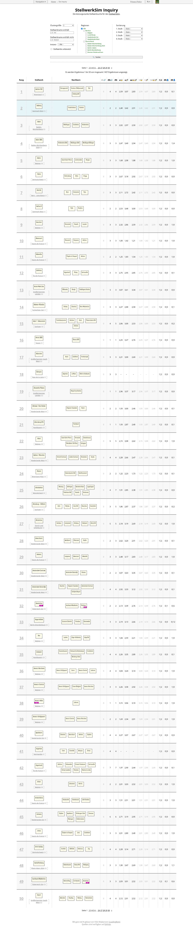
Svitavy (65, 306)
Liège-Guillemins (76, 637)
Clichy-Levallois (66, 770)
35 (21, 654)
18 (21, 374)
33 (21, 622)
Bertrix (80, 783)
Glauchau (84, 506)
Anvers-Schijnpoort (62, 670)
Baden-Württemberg (94, 44)
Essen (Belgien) (77, 686)
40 (21, 735)
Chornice (73, 306)
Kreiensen (86, 492)
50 (21, 898)
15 (21, 323)
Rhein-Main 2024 (37, 868)
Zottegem (83, 443)
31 (21, 589)
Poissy (75, 272)
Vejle (71, 208)
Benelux (88, 31)
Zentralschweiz (38, 179)
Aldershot (39, 354)
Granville (71, 750)
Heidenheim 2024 (62, 142)
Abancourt (39, 238)
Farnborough (84, 356)
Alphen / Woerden (39, 455)
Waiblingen (67, 124)
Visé (89, 88)
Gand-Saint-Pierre (67, 160)
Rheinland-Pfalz (38, 477)
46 (21, 833)
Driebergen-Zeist (80, 813)
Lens (78, 832)
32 (21, 605)
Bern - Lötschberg (38, 195)
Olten (76, 176)
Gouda (92, 457)
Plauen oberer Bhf (91, 320)
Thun (85, 192)
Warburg (61, 486)
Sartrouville (85, 272)
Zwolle (85, 540)
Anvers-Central (83, 670)
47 (21, 849)
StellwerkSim (114, 14)
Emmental (76, 192)
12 (21, 272)
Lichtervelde (78, 160)
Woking (80, 898)
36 (21, 671)
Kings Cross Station (76, 391)
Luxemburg (91, 35)
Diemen (84, 572)
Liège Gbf (86, 637)
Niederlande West (93, 39)
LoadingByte (114, 922)
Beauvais (67, 240)
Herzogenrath (64, 88)
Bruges (88, 160)
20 (21, 408)
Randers (81, 107)
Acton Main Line (39, 286)
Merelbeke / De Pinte (71, 443)
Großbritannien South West (39, 360)
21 (21, 424)
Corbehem (87, 832)
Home (53, 2)
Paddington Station (85, 289)
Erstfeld (63, 848)
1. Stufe (119, 29)
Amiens (85, 240)
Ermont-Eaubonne (80, 764)
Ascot (66, 356)
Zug (89, 848)
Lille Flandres (85, 799)
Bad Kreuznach (83, 473)
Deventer (62, 734)
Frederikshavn (72, 107)
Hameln (77, 492)
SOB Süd (72, 848)
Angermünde (39, 619)
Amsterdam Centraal (39, 570)
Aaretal (39, 190)
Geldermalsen (80, 819)
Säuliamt (84, 523)
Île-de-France (38, 276)
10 (21, 240)
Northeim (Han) (80, 486)
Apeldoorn (67, 540)
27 (101, 68)
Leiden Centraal (73, 457)
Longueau (67, 556)
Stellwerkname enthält (59, 30)
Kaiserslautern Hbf (70, 473)
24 (21, 473)
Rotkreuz (80, 848)
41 (21, 751)
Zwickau (72, 320)
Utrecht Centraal (61, 457)
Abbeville (39, 254)
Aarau (39, 174)
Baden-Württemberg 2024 (96, 46)
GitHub (108, 924)
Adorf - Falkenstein (39, 321)
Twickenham (88, 898)
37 (21, 687)
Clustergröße (55, 25)
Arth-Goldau (39, 847)
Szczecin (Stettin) (67, 621)
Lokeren (93, 670)
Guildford (75, 356)
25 (21, 490)
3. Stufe (119, 35)
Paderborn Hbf (67, 492)
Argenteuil (67, 272)
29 (106, 68)
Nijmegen (70, 819)
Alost (39, 438)
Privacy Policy (136, 2)
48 (21, 865)
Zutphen (89, 734)
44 (21, 800)
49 (21, 881)
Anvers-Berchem (39, 668)
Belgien (90, 33)
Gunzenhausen (63, 651)
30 (109, 68)
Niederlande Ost (93, 37)
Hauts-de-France (38, 244)
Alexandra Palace (39, 388)
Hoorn (83, 408)
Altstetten (39, 520)
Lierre (72, 670)
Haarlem (62, 586)
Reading (71, 898)
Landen (66, 637)
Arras (39, 831)
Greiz (80, 320)
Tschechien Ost (38, 310)
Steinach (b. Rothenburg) (77, 651)
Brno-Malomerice (84, 306)
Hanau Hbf (77, 864)
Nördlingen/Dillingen (88, 142)
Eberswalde (87, 621)
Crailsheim (76, 124)
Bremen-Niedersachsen (95, 52)
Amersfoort (39, 538)
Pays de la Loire (38, 377)
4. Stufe (119, 39)
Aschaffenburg (39, 863)
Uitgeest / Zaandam (72, 408)
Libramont (72, 783)
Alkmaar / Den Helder (39, 406)
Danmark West (37, 111)
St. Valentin (77, 880)
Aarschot (39, 222)
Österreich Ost (37, 609)
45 (21, 816)
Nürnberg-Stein (76, 656)
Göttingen (69, 486)
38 (21, 703)
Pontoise (76, 770)
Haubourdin (66, 799)
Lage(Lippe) (90, 486)
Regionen (85, 25)
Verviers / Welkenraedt (77, 88)
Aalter (39, 158)
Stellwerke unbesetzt (62, 49)
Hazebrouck (75, 799)
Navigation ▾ (41, 2)
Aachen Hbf (39, 89)
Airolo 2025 (39, 337)
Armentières (39, 798)
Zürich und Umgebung (38, 526)
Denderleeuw (87, 437)
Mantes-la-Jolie (86, 770)
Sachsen (38, 326)
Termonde (77, 437)
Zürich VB (93, 523)
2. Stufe (119, 32)
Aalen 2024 (39, 140)
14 (21, 307)
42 (21, 767)
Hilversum (76, 540)
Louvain (85, 224)
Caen (63, 750)
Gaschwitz (93, 506)
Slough (73, 289)
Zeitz (59, 506)
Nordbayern (37, 427)
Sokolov (76, 325)
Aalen (39, 122)
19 (21, 391)
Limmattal (67, 523)
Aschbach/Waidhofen (72, 605)
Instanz (53, 44)
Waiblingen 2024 (75, 142)
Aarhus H (39, 206)
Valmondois (69, 764)
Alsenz (39, 471)
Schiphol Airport (76, 591)
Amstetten (39, 603)
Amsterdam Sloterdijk (72, 572)
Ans (39, 635)
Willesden (65, 289)
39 (21, 719)
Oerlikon (59, 523)
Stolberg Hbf (76, 94)
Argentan (65, 373)
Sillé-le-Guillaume (85, 373)
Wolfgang (85, 864)
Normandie (38, 754)
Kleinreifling (67, 880)
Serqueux (76, 240)
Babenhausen (67, 864)
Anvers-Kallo (39, 700)
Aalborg (39, 105)
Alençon (39, 372)
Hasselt (76, 224)
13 (21, 290)
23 (21, 457)
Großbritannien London (39, 293)
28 (104, 68)
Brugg (85, 176)
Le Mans (74, 373)
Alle (84, 29)
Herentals (67, 224)
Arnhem (81, 734)
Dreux (88, 750)
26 (99, 68)
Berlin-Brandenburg (94, 50)
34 (21, 638)
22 (21, 441)
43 (21, 784)
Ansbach (39, 652)
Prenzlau (77, 621)
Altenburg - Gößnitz (39, 504)
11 (21, 256)
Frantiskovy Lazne (61, 320)
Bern (67, 192)
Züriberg (76, 523)
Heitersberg (67, 176)
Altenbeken (39, 487)
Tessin (38, 343)
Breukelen (84, 457)
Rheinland (38, 94)
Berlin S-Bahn (92, 48)
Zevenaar (91, 813)
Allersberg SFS (39, 422)
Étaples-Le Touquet (72, 256)
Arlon (39, 782)
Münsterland (38, 493)
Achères (39, 270)
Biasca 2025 (76, 339)
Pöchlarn (83, 605)
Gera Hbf (75, 506)
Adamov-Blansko (39, 304)
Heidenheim (85, 124)
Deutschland (89, 41)
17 (21, 357)
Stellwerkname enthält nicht (62, 37)
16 (21, 340)
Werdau (67, 506)
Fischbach (76, 424)
